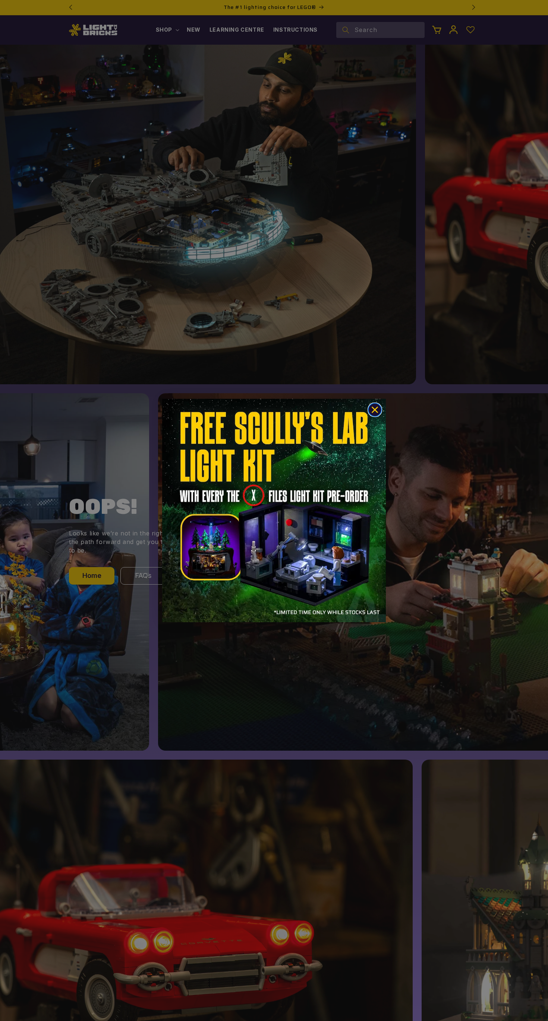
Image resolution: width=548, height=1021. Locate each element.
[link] (274, 510)
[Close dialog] (374, 409)
